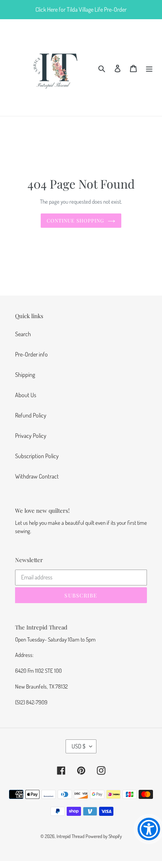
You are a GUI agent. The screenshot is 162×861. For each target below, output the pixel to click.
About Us (25, 395)
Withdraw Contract (37, 476)
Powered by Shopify (104, 836)
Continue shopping (75, 220)
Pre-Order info (31, 354)
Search (23, 334)
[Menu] (149, 67)
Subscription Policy (37, 456)
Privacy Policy (30, 435)
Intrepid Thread (70, 836)
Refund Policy (30, 415)
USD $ (79, 746)
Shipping (25, 374)
